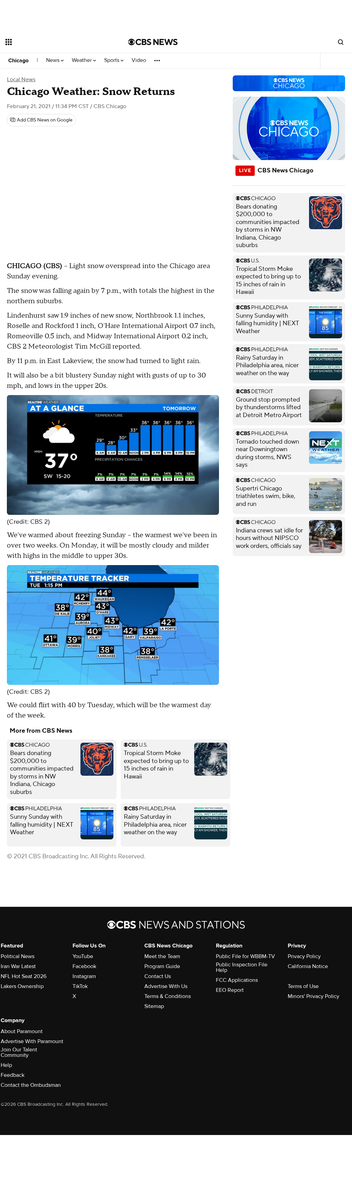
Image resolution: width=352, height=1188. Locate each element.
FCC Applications (237, 980)
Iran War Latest (18, 966)
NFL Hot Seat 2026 (23, 976)
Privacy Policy (304, 956)
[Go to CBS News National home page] (153, 42)
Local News (21, 79)
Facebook (84, 966)
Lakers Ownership (22, 986)
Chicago (18, 60)
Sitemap (154, 1006)
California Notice (308, 966)
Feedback (12, 1075)
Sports (112, 60)
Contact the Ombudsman (31, 1085)
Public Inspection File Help (241, 967)
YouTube (83, 956)
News (53, 60)
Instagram (84, 976)
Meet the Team (162, 956)
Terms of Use (303, 986)
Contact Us (157, 976)
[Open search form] (341, 42)
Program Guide (162, 966)
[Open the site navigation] (55, 42)
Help (6, 1065)
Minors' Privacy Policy (313, 996)
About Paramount (22, 1031)
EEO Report (230, 990)
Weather (82, 60)
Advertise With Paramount (32, 1041)
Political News (17, 956)
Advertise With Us (165, 986)
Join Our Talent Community (19, 1052)
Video (139, 60)
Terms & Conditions (167, 996)
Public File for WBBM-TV (245, 956)
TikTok (80, 986)
